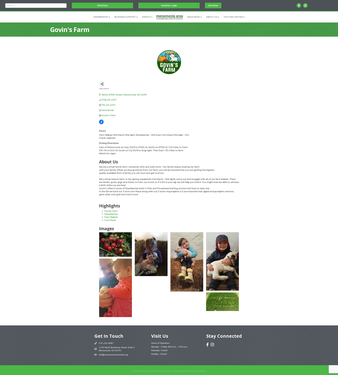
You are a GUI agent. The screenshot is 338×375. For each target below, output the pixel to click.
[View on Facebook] (101, 123)
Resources (193, 17)
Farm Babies (111, 217)
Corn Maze (110, 220)
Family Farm (111, 211)
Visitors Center (233, 17)
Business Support (125, 17)
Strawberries (111, 214)
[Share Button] (102, 84)
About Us (211, 17)
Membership (100, 17)
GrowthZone (201, 371)
